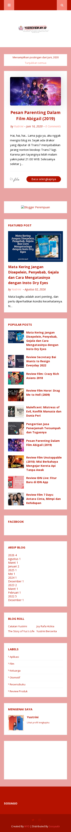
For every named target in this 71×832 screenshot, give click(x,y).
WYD (27, 826)
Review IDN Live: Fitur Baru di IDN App (41, 480)
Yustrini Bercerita (46, 631)
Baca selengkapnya (43, 179)
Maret (13, 562)
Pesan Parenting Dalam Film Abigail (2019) (35, 115)
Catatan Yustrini (17, 626)
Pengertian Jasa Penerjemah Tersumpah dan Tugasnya (43, 428)
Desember (16, 581)
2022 (12, 596)
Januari (13, 566)
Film (12, 663)
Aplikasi (14, 657)
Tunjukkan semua (35, 63)
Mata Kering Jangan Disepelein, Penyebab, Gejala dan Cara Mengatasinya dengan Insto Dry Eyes (33, 274)
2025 (12, 570)
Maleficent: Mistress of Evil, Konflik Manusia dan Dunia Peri (43, 411)
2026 (12, 555)
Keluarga (15, 670)
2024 (12, 577)
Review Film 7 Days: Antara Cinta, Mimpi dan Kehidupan (43, 499)
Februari (14, 592)
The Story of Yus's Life (21, 631)
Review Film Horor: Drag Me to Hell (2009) (43, 393)
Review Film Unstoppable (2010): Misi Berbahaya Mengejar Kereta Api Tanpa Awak (44, 464)
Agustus (14, 559)
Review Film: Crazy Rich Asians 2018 (42, 376)
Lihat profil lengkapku (38, 722)
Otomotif (15, 677)
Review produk (19, 691)
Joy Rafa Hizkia (45, 626)
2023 (12, 585)
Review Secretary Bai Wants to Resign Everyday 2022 (41, 361)
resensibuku (17, 684)
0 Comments (53, 126)
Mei (11, 574)
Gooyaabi (54, 826)
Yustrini (18, 126)
